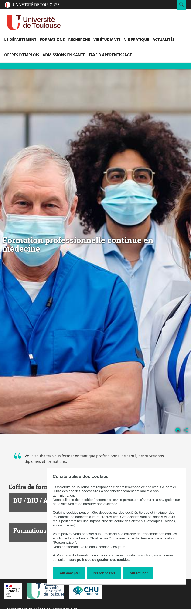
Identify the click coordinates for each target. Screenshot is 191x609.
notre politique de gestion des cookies (99, 560)
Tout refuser (138, 573)
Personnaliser (104, 573)
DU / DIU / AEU (34, 500)
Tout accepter (69, 573)
